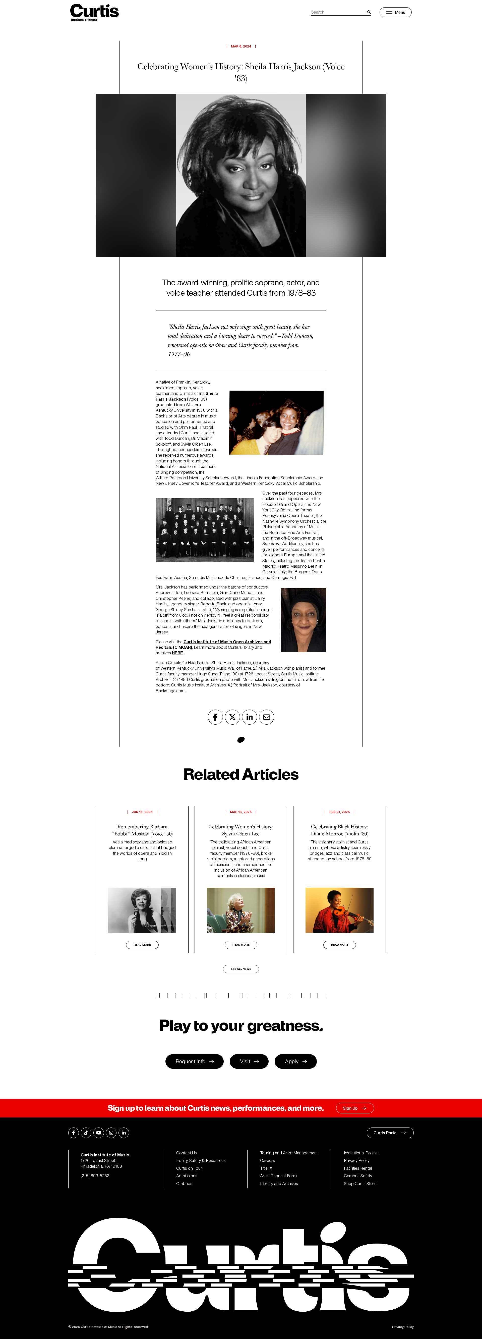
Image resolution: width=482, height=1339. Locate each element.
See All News (241, 969)
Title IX (266, 1168)
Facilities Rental (358, 1168)
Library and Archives (279, 1183)
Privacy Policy (357, 1160)
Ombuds (184, 1183)
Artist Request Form (278, 1176)
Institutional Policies (362, 1153)
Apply (291, 1061)
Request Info (190, 1061)
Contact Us (186, 1153)
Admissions (186, 1176)
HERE (177, 653)
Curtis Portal (385, 1133)
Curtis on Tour (189, 1168)
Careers (267, 1160)
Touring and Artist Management (289, 1153)
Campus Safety (358, 1176)
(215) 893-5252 (95, 1176)
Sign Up (350, 1108)
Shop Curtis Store (360, 1183)
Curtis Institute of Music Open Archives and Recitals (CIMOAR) (213, 644)
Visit (245, 1061)
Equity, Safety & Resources (201, 1160)
